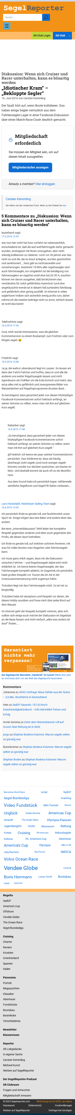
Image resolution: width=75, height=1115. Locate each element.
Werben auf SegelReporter (18, 1070)
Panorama (9, 977)
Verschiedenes (11, 1020)
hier (64, 205)
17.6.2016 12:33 (10, 236)
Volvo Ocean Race (21, 859)
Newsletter (10, 1029)
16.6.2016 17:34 (10, 325)
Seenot (67, 805)
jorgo (6, 734)
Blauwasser (47, 826)
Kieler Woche (33, 813)
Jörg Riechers (11, 852)
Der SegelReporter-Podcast (20, 1079)
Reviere (7, 947)
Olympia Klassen (59, 820)
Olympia (45, 845)
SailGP (67, 792)
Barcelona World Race (14, 792)
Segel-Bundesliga (16, 798)
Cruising (24, 833)
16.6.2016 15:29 (10, 507)
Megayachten (11, 988)
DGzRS (31, 826)
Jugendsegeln (13, 826)
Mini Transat (50, 805)
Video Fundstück (20, 805)
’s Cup (16, 906)
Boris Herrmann (18, 876)
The (5, 922)
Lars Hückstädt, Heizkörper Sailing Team (26, 503)
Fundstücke (10, 1004)
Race (19, 922)
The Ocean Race (30, 820)
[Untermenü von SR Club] (69, 36)
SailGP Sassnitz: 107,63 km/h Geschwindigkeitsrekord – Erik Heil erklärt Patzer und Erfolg (34, 709)
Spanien (8, 963)
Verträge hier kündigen (60, 1110)
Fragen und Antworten (16, 1090)
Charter (7, 941)
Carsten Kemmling (18, 199)
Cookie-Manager (63, 1105)
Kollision (8, 838)
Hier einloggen (45, 184)
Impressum (9, 1105)
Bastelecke (9, 1015)
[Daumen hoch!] (3, 310)
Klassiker (8, 993)
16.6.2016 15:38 (10, 361)
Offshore (8, 911)
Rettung (66, 826)
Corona (67, 868)
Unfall (44, 792)
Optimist (18, 883)
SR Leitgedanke (12, 1049)
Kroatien (8, 952)
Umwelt (8, 819)
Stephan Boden (12, 759)
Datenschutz (35, 1105)
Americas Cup (59, 813)
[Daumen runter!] (3, 314)
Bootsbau (64, 876)
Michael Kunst (11, 1065)
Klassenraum (11, 1034)
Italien (6, 968)
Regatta (8, 895)
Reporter (8, 1043)
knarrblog (66, 798)
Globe (15, 917)
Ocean (12, 922)
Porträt (7, 832)
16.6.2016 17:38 (16, 429)
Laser (6, 883)
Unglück (11, 813)
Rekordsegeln (63, 832)
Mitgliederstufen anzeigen (30, 167)
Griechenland (11, 958)
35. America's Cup (36, 838)
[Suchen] (46, 17)
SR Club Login (41, 35)
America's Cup (16, 845)
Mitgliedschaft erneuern (17, 1095)
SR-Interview (42, 832)
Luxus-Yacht (45, 876)
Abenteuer (65, 838)
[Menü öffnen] (6, 26)
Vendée (7, 917)
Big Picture (40, 852)
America (8, 906)
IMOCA (66, 852)
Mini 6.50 (66, 845)
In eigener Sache (12, 1054)
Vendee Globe (21, 868)
